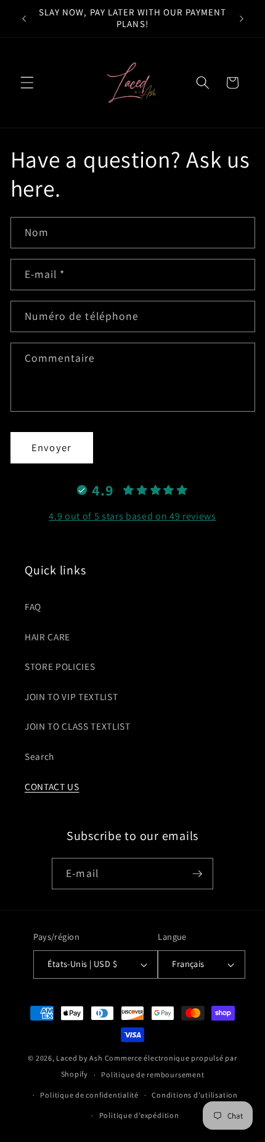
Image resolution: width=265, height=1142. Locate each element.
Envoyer (51, 447)
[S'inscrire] (197, 874)
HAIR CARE (47, 636)
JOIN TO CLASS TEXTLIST (78, 726)
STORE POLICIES (60, 666)
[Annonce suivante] (241, 18)
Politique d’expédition (139, 1115)
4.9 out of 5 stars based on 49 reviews (132, 516)
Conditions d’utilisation (194, 1094)
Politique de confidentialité (89, 1094)
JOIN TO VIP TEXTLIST (71, 696)
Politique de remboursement (152, 1074)
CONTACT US (52, 786)
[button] (27, 82)
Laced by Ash (79, 1057)
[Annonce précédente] (24, 18)
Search (39, 756)
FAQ (33, 606)
